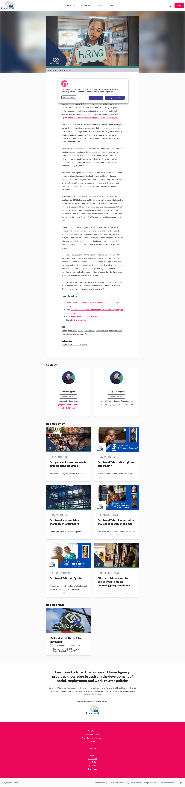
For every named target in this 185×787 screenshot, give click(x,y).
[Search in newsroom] (169, 5)
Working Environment (86, 330)
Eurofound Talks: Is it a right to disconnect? (116, 464)
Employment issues (69, 330)
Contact (111, 5)
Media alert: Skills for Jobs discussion (65, 639)
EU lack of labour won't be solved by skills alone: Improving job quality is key (114, 582)
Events (100, 5)
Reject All (95, 98)
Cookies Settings (68, 98)
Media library (86, 5)
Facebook (92, 758)
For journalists (150, 782)
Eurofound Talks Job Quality (66, 578)
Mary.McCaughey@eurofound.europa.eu (116, 404)
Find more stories (166, 782)
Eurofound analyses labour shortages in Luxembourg (65, 522)
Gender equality (102, 330)
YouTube (92, 762)
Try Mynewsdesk (133, 782)
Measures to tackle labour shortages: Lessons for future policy (93, 117)
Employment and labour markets (84, 316)
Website (92, 748)
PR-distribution (116, 782)
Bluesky (92, 765)
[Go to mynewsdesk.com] (11, 782)
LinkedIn (92, 755)
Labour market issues (75, 334)
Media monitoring (99, 782)
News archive (69, 5)
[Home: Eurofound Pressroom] (7, 5)
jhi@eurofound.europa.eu (68, 404)
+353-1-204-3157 (68, 408)
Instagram (92, 769)
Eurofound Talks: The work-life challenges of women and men (116, 522)
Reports (88, 334)
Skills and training (78, 320)
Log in (179, 782)
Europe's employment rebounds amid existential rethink (68, 464)
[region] (93, 91)
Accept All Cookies (114, 98)
